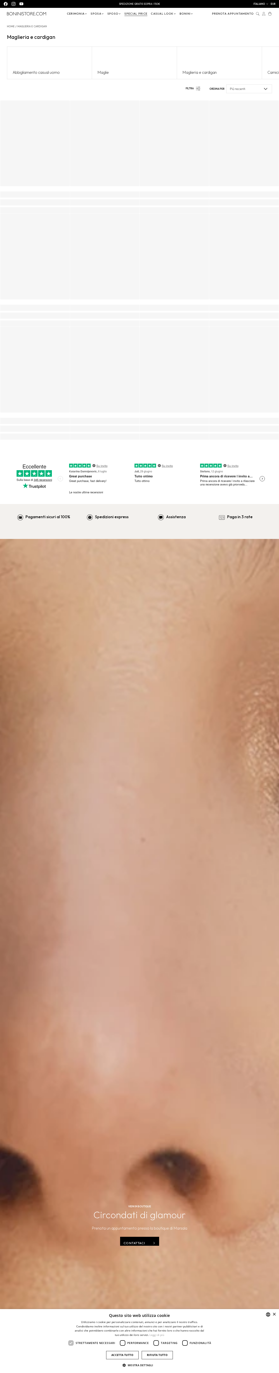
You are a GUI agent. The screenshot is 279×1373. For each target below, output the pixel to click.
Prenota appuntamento (233, 13)
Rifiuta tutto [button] (157, 1355)
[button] (261, 4)
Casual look (162, 13)
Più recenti (237, 89)
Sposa (96, 13)
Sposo (113, 13)
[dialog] (139, 1341)
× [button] (274, 1314)
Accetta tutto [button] (122, 1355)
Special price (135, 13)
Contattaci (134, 1243)
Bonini (185, 13)
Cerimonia (76, 13)
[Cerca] (257, 14)
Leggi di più (157, 1335)
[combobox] (268, 1314)
